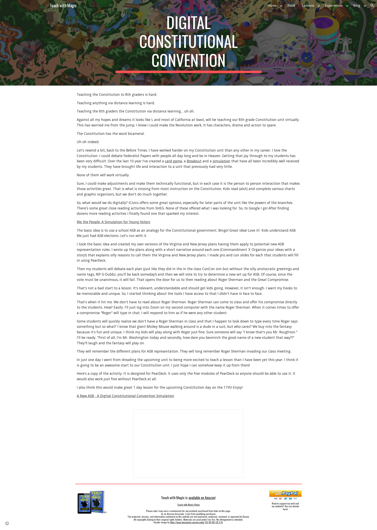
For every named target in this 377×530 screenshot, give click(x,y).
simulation (221, 161)
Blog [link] (356, 5)
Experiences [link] (334, 5)
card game (173, 161)
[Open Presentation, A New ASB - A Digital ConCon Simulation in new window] (236, 414)
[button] (372, 5)
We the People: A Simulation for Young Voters (113, 221)
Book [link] (291, 5)
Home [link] (272, 5)
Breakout (194, 161)
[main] (188, 43)
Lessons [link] (308, 5)
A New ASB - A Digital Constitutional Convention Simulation (125, 395)
